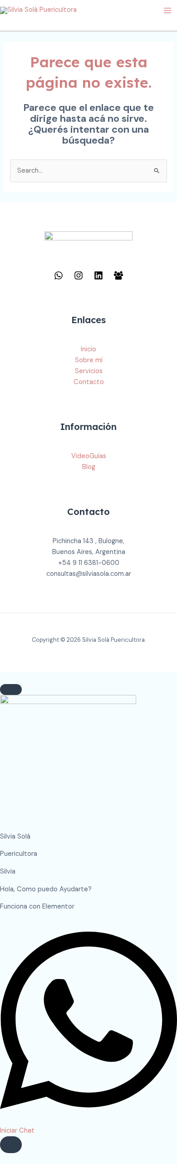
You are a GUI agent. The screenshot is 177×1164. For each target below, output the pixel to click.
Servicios (89, 371)
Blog (88, 467)
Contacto (89, 382)
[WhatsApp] (58, 275)
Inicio (88, 349)
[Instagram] (78, 275)
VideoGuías (88, 456)
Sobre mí (89, 360)
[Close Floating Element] (11, 689)
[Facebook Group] (118, 275)
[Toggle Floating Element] (11, 1144)
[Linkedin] (98, 275)
